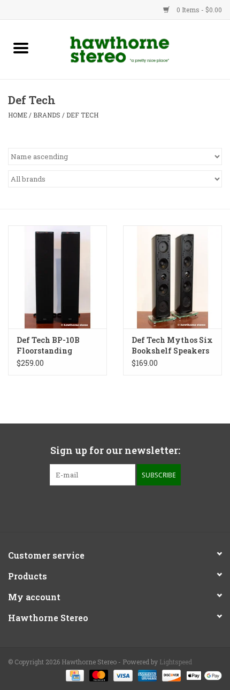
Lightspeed (175, 661)
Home (17, 115)
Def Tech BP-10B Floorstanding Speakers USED (48, 345)
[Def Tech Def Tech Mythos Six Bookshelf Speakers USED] (172, 277)
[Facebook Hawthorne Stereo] (105, 507)
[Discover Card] (170, 675)
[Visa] (122, 675)
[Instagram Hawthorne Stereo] (124, 507)
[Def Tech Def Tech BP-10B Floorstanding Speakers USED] (57, 277)
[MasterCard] (98, 675)
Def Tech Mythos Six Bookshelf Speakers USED (172, 345)
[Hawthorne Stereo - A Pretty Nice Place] (135, 48)
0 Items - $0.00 (198, 9)
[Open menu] (21, 47)
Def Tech (82, 115)
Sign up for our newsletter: (115, 450)
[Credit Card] (74, 675)
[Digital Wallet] (202, 675)
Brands (46, 115)
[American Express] (146, 675)
